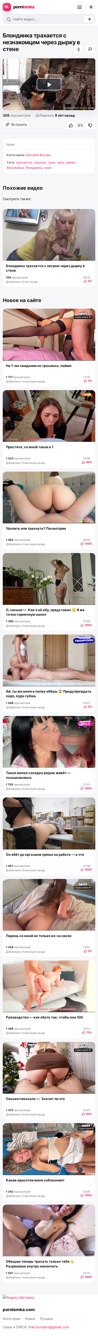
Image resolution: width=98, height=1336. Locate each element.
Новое (30, 1318)
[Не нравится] (90, 125)
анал (48, 168)
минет (70, 162)
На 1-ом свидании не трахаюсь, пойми (38, 366)
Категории (11, 1318)
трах (51, 162)
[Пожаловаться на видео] (90, 49)
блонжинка (15, 168)
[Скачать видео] (78, 49)
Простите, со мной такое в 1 (29, 447)
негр (60, 162)
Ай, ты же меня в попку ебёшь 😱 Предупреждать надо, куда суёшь (48, 693)
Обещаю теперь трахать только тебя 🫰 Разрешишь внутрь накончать (40, 1263)
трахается (24, 162)
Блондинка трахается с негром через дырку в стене (45, 268)
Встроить (19, 124)
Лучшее (46, 1318)
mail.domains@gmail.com (48, 1327)
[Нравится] (70, 125)
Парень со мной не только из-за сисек (39, 936)
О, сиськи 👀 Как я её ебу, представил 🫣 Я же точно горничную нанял (45, 612)
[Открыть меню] (79, 7)
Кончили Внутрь (38, 155)
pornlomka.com (19, 1309)
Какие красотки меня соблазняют (35, 1180)
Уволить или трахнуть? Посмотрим (36, 528)
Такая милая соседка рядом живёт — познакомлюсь (38, 775)
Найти (89, 19)
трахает (40, 162)
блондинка (34, 168)
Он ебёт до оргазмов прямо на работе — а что (45, 854)
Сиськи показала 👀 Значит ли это (35, 1099)
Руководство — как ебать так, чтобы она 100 (44, 1017)
